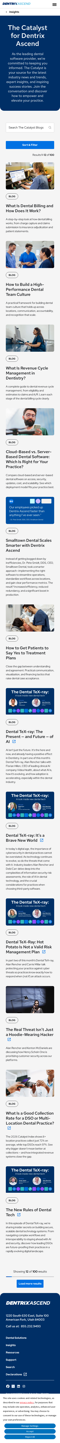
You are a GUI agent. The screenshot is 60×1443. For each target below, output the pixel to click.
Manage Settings (30, 1425)
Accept (30, 1431)
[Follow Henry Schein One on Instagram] (24, 1386)
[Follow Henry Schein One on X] (13, 1386)
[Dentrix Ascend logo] (28, 1303)
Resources (12, 1352)
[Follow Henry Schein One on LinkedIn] (18, 1386)
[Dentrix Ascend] (16, 3)
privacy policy (27, 1402)
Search (10, 1367)
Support (11, 1360)
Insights (11, 1345)
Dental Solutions (16, 1338)
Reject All (30, 1436)
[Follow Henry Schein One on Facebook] (8, 1386)
